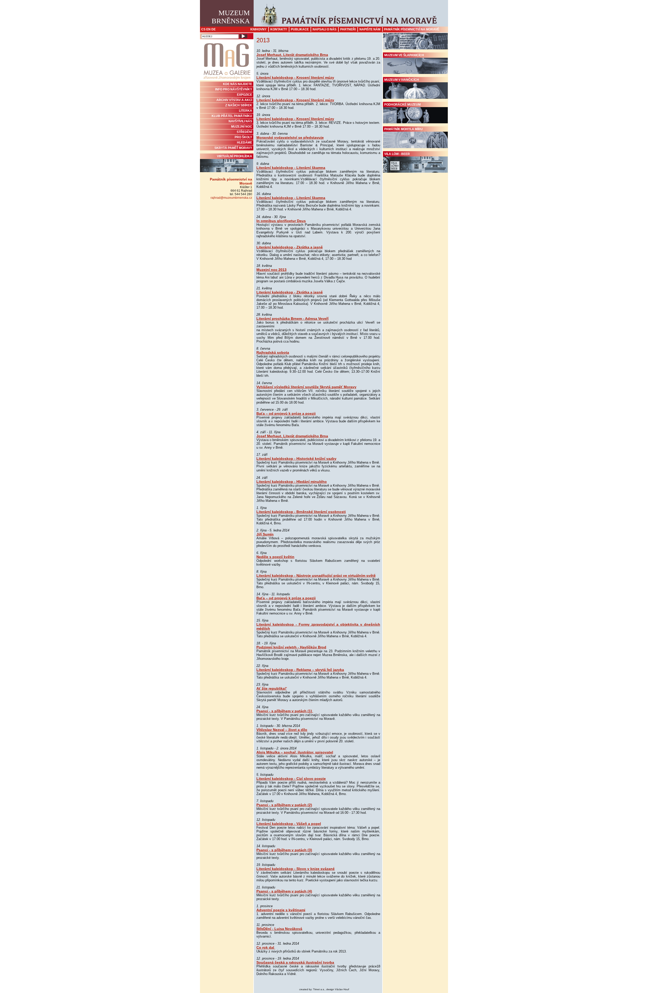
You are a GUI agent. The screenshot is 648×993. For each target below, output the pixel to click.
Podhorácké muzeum (402, 104)
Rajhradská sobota (272, 352)
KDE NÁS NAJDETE (237, 84)
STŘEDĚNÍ (244, 132)
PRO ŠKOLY (243, 137)
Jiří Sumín (265, 534)
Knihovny (258, 29)
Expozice (244, 94)
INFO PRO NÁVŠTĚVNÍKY (233, 89)
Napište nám (369, 29)
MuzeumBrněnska (231, 17)
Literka (245, 110)
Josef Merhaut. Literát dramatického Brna (292, 55)
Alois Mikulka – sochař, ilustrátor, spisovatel (294, 752)
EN (208, 29)
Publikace (300, 29)
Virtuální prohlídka (234, 156)
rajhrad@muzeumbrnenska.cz (231, 198)
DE (213, 29)
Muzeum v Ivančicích (401, 80)
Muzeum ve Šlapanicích (404, 55)
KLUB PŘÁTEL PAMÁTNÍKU (232, 116)
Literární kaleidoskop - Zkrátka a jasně (289, 247)
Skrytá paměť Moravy (233, 148)
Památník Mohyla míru (403, 129)
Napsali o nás (324, 29)
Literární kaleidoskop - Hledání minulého (291, 482)
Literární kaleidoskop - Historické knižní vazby (296, 458)
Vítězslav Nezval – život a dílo (281, 730)
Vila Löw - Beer (397, 154)
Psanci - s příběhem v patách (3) (284, 850)
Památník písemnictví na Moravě (411, 29)
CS (203, 29)
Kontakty (278, 29)
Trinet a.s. (319, 989)
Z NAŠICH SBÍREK (238, 105)
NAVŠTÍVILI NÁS (240, 121)
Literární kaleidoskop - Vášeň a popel (288, 824)
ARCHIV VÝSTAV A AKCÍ (234, 100)
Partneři (348, 29)
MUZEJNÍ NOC (241, 126)
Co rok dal (265, 947)
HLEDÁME (244, 142)
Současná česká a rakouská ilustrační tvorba (295, 962)
